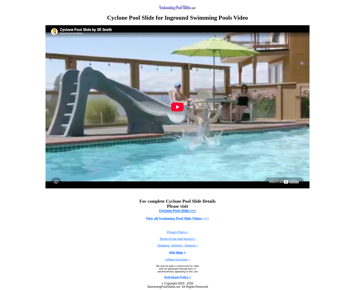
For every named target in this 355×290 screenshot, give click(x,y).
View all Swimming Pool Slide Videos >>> (177, 218)
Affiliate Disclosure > (177, 259)
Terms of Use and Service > (178, 238)
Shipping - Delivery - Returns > (177, 245)
